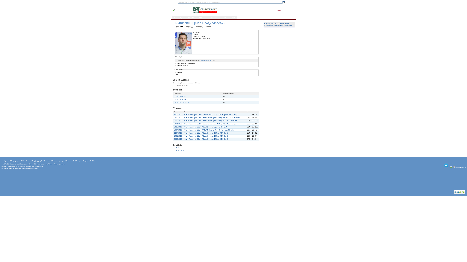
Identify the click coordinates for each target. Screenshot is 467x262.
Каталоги (213, 18)
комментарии (278, 25)
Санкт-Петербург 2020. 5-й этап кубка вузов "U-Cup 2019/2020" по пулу (210, 121)
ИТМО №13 (180, 150)
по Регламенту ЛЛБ (205, 60)
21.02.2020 (178, 121)
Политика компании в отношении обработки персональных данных (22, 166)
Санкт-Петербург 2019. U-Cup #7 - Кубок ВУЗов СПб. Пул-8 (206, 136)
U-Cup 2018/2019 (180, 96)
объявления (268, 25)
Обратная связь (39, 164)
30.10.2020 (178, 115)
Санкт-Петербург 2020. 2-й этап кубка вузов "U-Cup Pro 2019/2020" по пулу (212, 118)
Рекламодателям (59, 164)
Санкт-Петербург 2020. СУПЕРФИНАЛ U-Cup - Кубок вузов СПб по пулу (210, 115)
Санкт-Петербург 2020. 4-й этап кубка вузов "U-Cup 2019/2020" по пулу (210, 124)
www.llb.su (29, 164)
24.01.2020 (178, 124)
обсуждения (279, 23)
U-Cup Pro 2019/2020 (181, 102)
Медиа (181, 18)
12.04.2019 (178, 133)
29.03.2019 (178, 136)
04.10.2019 (178, 127)
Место (253, 112)
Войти (279, 10)
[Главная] (177, 10)
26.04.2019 (178, 130)
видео (287, 23)
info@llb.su (49, 164)
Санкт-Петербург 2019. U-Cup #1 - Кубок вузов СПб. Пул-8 (205, 127)
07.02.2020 (178, 118)
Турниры (191, 18)
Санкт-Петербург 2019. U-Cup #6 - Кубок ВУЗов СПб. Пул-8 (206, 139)
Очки (248, 112)
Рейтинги (202, 18)
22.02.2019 (178, 139)
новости (267, 23)
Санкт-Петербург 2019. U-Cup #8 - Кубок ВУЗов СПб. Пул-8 (206, 133)
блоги (272, 23)
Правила (224, 18)
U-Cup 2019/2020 (180, 99)
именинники (288, 25)
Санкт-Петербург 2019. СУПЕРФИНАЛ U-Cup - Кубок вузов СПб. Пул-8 (210, 130)
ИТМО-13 (179, 148)
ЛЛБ (233, 18)
